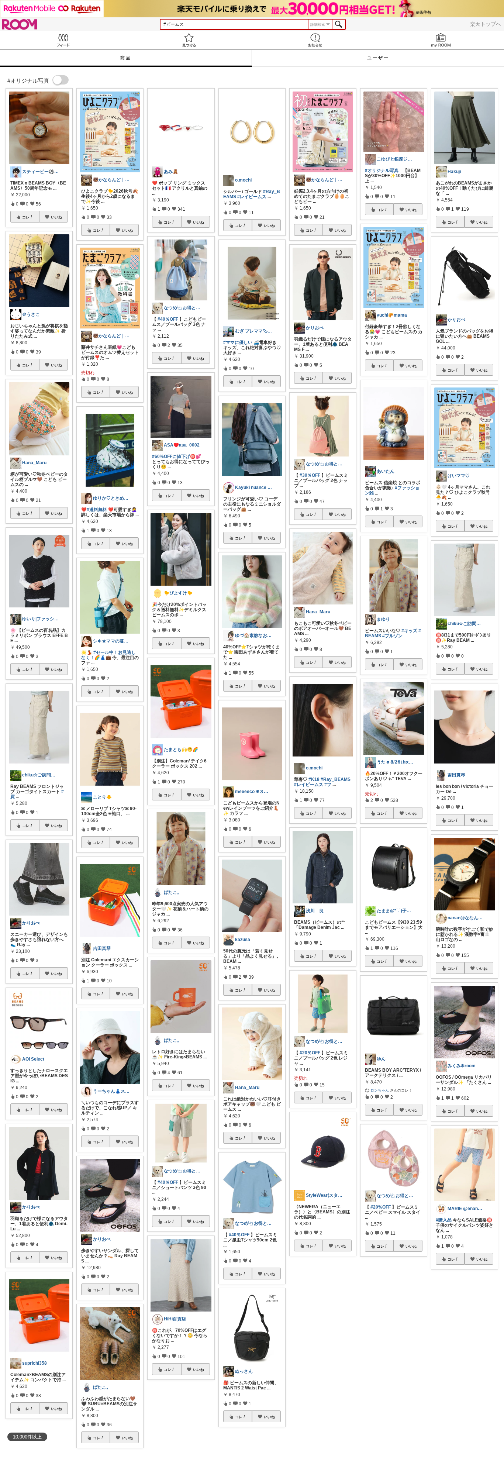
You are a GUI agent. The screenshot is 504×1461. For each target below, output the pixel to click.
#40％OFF (168, 319)
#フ (327, 784)
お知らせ (315, 40)
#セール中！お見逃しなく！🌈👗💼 (108, 655)
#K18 (314, 779)
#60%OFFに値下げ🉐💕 (176, 456)
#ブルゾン (392, 635)
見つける (189, 40)
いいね (56, 217)
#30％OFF (310, 475)
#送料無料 (97, 509)
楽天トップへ (485, 24)
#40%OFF (380, 1329)
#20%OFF (380, 1207)
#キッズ (409, 630)
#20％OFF (310, 1052)
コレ (26, 217)
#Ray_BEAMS (336, 779)
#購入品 (444, 1220)
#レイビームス (251, 196)
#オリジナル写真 (381, 170)
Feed (63, 40)
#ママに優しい (237, 342)
